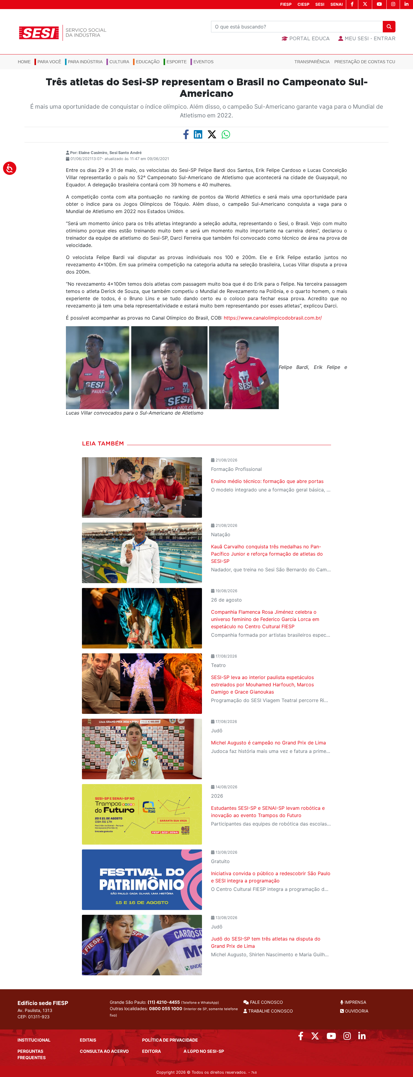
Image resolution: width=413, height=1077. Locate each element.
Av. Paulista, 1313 (35, 1010)
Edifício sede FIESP (43, 1003)
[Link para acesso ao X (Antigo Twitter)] (315, 1037)
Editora (151, 1051)
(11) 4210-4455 (164, 1002)
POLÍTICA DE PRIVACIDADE (170, 1040)
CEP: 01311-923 (34, 1016)
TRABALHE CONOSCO (270, 1010)
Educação (148, 61)
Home (24, 61)
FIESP (285, 4)
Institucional (34, 1040)
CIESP (303, 4)
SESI (319, 4)
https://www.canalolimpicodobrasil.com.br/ (273, 318)
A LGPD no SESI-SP (204, 1051)
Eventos (203, 61)
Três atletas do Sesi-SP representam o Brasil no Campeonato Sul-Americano (207, 88)
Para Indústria (85, 61)
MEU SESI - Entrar (369, 38)
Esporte (177, 61)
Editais (88, 1040)
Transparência (312, 61)
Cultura (119, 61)
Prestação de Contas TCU (364, 61)
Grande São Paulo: (164, 1002)
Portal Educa (309, 38)
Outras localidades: (174, 1011)
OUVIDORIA (356, 1010)
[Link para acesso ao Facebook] (301, 1037)
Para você (49, 61)
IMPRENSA (354, 1002)
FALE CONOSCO (266, 1002)
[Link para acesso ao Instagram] (347, 1037)
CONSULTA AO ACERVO (104, 1051)
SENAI (336, 4)
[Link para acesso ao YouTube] (331, 1037)
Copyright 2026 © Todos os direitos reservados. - (206, 1072)
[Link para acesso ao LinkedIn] (362, 1037)
